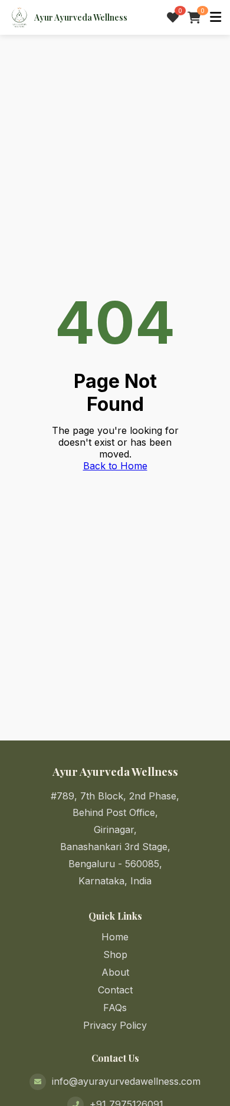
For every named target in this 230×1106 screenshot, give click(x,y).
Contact (115, 990)
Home (115, 937)
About (115, 972)
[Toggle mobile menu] (215, 17)
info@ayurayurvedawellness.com (126, 1081)
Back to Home (115, 466)
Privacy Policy (115, 1025)
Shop (115, 954)
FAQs (115, 1007)
